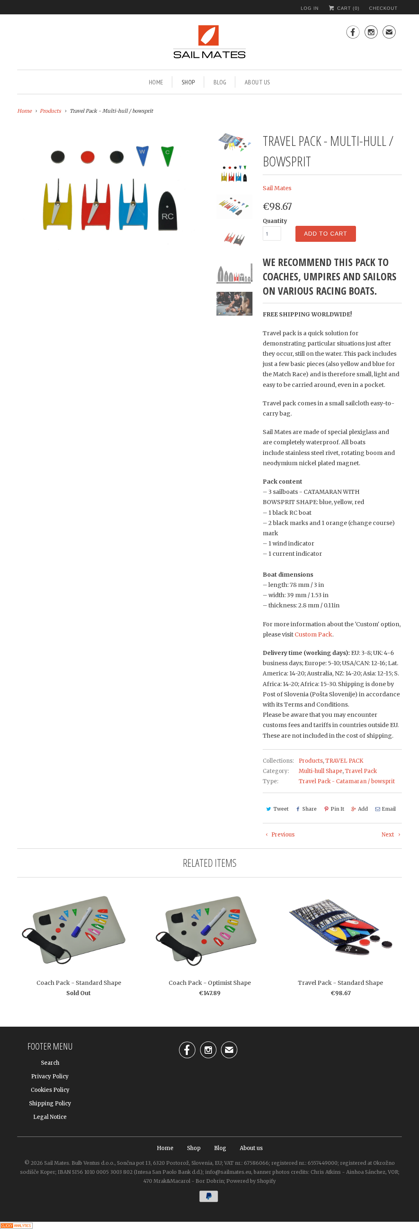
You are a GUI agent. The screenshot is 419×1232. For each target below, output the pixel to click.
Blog (220, 82)
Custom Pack (313, 634)
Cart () (348, 8)
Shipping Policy (50, 1103)
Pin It (337, 809)
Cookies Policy (50, 1090)
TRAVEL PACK (344, 760)
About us (257, 82)
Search (50, 1062)
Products (311, 760)
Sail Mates (277, 188)
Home (156, 82)
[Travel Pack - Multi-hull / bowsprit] (112, 193)
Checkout (383, 8)
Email (389, 809)
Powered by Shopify (251, 1181)
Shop (189, 82)
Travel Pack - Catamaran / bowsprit (347, 781)
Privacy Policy (50, 1076)
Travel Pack (361, 771)
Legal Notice (50, 1117)
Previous (282, 834)
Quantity (275, 221)
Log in (310, 8)
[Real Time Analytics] (16, 1226)
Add (363, 809)
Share (309, 809)
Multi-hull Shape (320, 771)
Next (388, 834)
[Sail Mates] (209, 43)
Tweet (280, 809)
